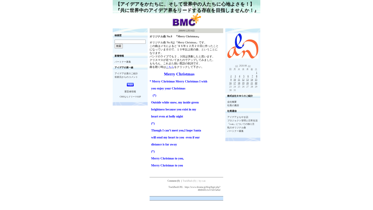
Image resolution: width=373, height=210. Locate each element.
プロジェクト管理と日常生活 (242, 120)
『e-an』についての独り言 (240, 124)
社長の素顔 (233, 105)
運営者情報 (130, 91)
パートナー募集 (123, 61)
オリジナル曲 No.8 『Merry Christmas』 (175, 36)
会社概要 (232, 102)
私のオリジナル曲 (236, 127)
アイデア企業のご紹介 (126, 73)
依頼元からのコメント (126, 77)
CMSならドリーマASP (130, 96)
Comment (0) (175, 180)
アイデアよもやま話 (237, 117)
